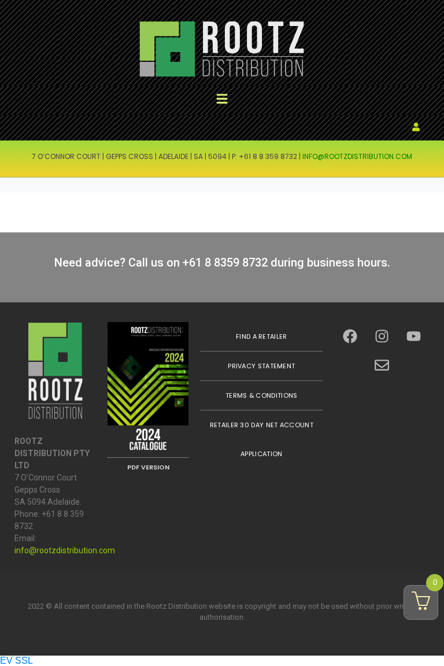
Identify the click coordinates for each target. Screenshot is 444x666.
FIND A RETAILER (261, 336)
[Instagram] (382, 336)
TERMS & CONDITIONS (261, 395)
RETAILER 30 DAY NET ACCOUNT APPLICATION (261, 439)
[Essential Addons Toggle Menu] (222, 100)
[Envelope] (382, 365)
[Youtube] (413, 336)
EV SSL (16, 660)
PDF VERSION (148, 467)
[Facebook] (350, 336)
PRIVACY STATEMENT (261, 366)
